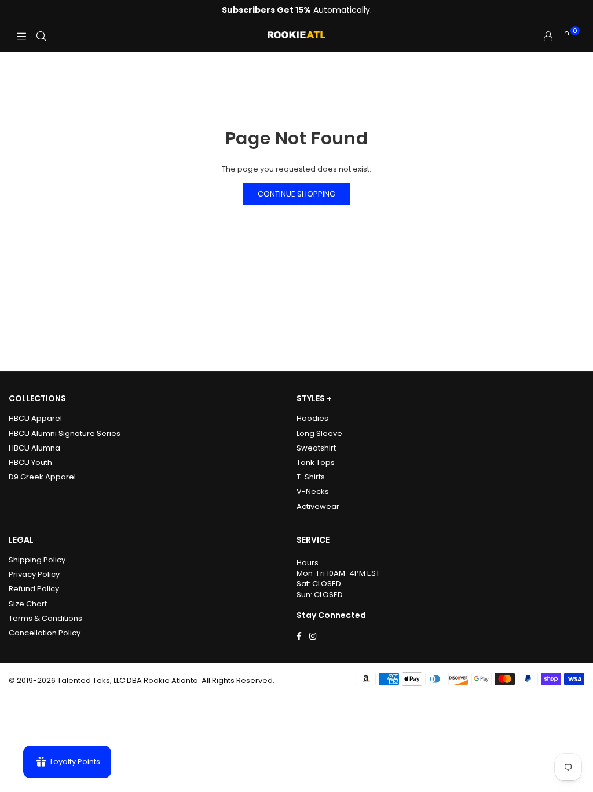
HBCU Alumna (34, 447)
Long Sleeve (319, 433)
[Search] (41, 36)
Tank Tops (315, 462)
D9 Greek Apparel (42, 476)
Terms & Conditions (45, 618)
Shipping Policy (37, 559)
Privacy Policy (34, 574)
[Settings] (548, 36)
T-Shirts (310, 476)
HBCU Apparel (35, 418)
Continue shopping (296, 193)
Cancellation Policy (44, 632)
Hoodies (312, 418)
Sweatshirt (316, 447)
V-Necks (312, 491)
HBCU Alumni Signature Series (64, 433)
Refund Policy (34, 588)
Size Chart (28, 603)
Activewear (317, 506)
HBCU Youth (30, 462)
